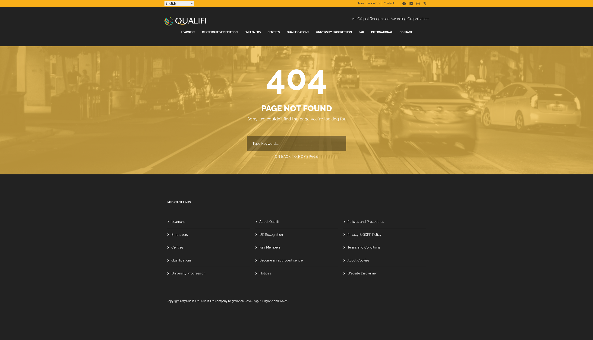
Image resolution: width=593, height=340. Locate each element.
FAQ (361, 32)
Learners (188, 32)
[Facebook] (404, 3)
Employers (253, 32)
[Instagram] (417, 3)
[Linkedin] (410, 3)
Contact (406, 32)
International (382, 32)
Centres (274, 32)
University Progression (334, 32)
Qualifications (298, 32)
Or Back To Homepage (296, 156)
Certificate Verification (220, 32)
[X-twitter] (424, 3)
